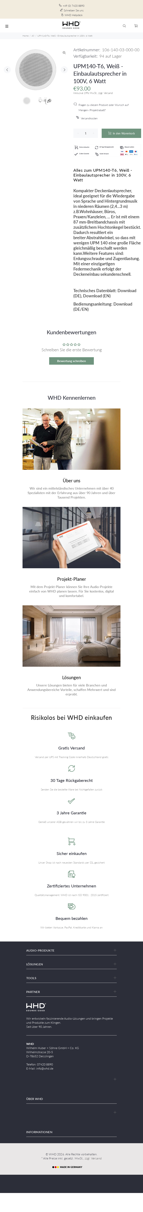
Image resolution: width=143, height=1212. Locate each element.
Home (25, 35)
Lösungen (71, 677)
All (33, 35)
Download (126, 290)
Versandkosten (89, 118)
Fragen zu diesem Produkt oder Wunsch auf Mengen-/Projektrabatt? (104, 107)
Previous (7, 69)
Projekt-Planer (71, 579)
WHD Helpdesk (74, 15)
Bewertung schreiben (71, 361)
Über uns (71, 480)
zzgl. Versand (93, 1158)
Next (64, 69)
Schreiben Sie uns (74, 10)
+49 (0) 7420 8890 (73, 5)
